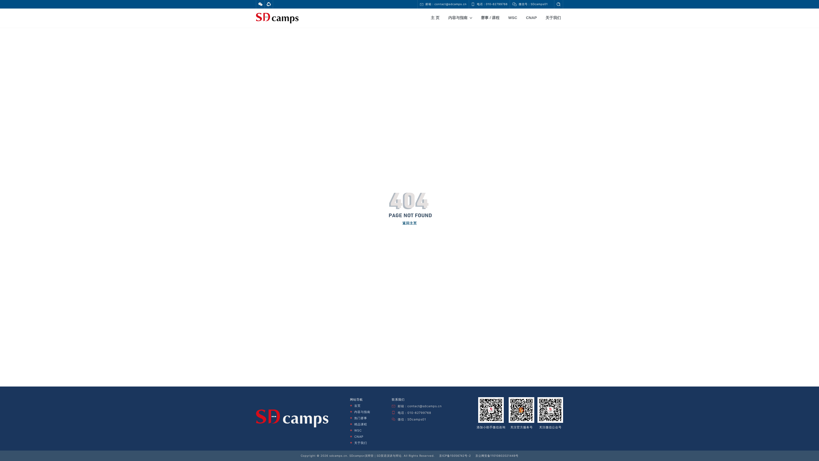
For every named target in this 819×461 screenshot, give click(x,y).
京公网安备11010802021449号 (496, 455)
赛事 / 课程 (490, 18)
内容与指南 (458, 18)
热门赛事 (360, 418)
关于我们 (553, 18)
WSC (512, 18)
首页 (357, 405)
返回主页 (409, 223)
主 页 (435, 18)
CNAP (531, 18)
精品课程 (360, 424)
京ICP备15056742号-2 (455, 455)
